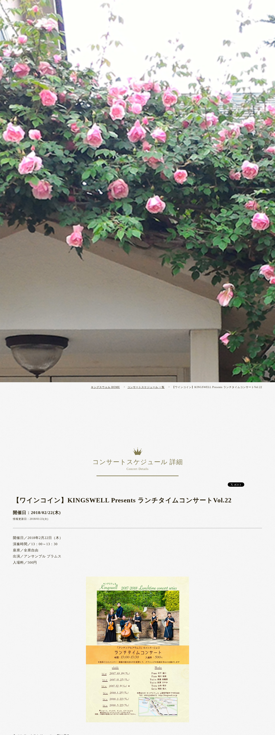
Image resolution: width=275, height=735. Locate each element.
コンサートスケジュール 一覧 (146, 387)
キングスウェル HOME (105, 387)
